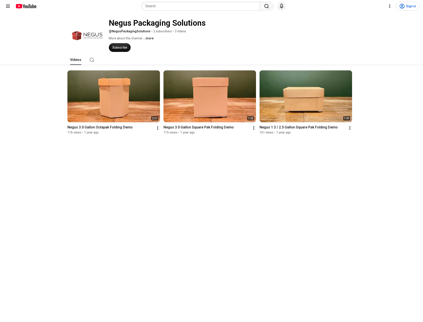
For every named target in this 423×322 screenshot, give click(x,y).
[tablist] (211, 60)
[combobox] (202, 6)
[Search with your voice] (281, 6)
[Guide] (8, 6)
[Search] (267, 6)
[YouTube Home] (25, 6)
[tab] (75, 60)
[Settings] (389, 6)
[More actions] (157, 128)
